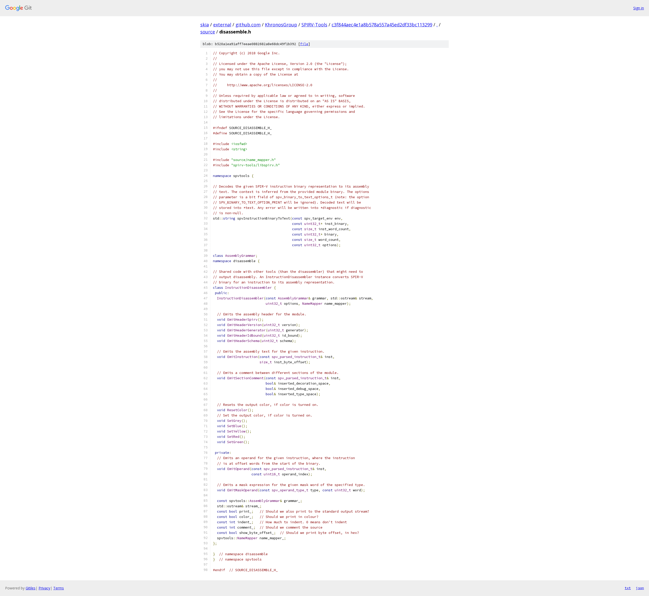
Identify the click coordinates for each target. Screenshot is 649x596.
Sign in (638, 8)
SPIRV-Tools (314, 25)
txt (628, 588)
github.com (248, 25)
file (304, 44)
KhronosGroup (281, 25)
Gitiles (30, 588)
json (640, 588)
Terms (58, 588)
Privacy (44, 588)
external (222, 25)
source (207, 32)
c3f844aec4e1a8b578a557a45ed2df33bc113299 (382, 25)
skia (204, 25)
